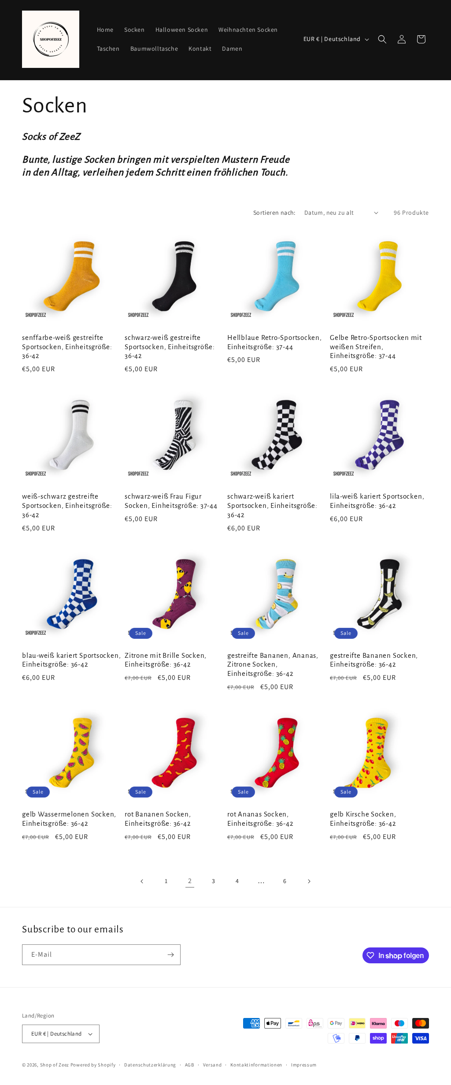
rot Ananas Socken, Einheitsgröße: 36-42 (260, 818)
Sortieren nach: (274, 212)
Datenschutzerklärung (150, 1065)
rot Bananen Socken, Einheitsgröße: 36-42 (158, 818)
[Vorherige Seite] (142, 881)
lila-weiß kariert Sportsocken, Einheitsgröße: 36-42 (377, 500)
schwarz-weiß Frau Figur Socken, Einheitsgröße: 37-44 (171, 500)
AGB (189, 1065)
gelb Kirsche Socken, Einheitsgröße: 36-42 (363, 818)
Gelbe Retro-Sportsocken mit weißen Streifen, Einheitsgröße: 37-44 (376, 347)
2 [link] (190, 880)
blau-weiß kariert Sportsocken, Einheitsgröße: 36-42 (71, 660)
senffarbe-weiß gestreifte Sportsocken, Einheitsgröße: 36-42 (67, 347)
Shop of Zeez (54, 1065)
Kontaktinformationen (256, 1065)
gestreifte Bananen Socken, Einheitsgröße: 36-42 (374, 660)
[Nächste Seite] (308, 881)
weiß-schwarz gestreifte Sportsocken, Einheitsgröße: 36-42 (67, 505)
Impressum (304, 1065)
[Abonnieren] (170, 954)
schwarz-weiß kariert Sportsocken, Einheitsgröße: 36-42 (272, 505)
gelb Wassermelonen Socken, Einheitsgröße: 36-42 (69, 818)
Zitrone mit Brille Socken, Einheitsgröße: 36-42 (166, 660)
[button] (382, 39)
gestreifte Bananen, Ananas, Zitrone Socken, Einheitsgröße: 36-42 (272, 665)
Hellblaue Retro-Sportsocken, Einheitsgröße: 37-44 (274, 342)
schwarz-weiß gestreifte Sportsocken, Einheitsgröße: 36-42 (170, 347)
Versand (212, 1065)
